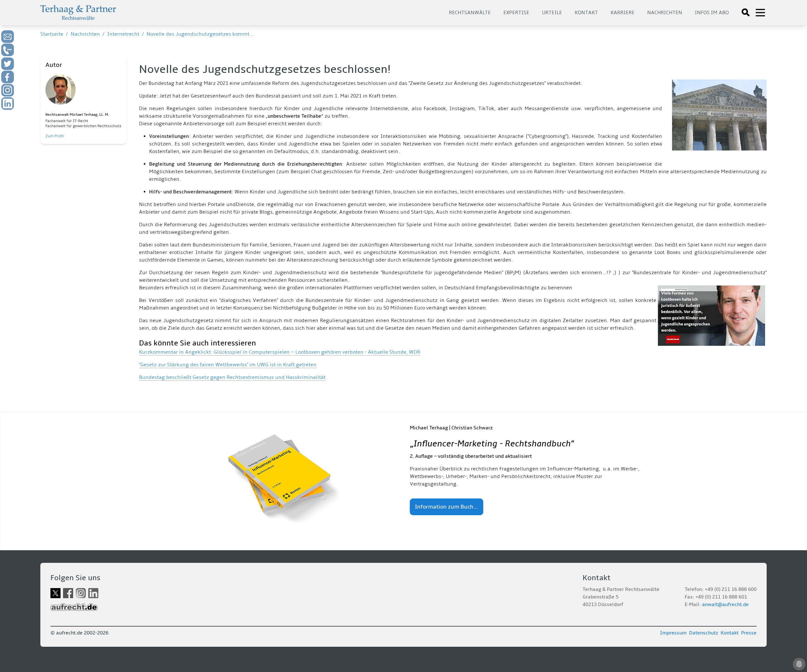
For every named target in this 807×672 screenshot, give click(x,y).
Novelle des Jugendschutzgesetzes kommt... (200, 34)
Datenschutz (703, 633)
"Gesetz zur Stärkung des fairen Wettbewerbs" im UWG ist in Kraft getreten (227, 365)
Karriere (623, 12)
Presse (749, 633)
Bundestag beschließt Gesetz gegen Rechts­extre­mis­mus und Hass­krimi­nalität (232, 377)
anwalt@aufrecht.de (725, 604)
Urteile (552, 12)
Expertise (516, 12)
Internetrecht (123, 34)
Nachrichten (664, 12)
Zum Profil (54, 136)
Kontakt (586, 12)
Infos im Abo (712, 12)
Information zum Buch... (446, 507)
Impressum (673, 633)
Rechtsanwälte (470, 12)
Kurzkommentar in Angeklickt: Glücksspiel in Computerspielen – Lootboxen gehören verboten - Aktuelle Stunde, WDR (279, 352)
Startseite (51, 34)
